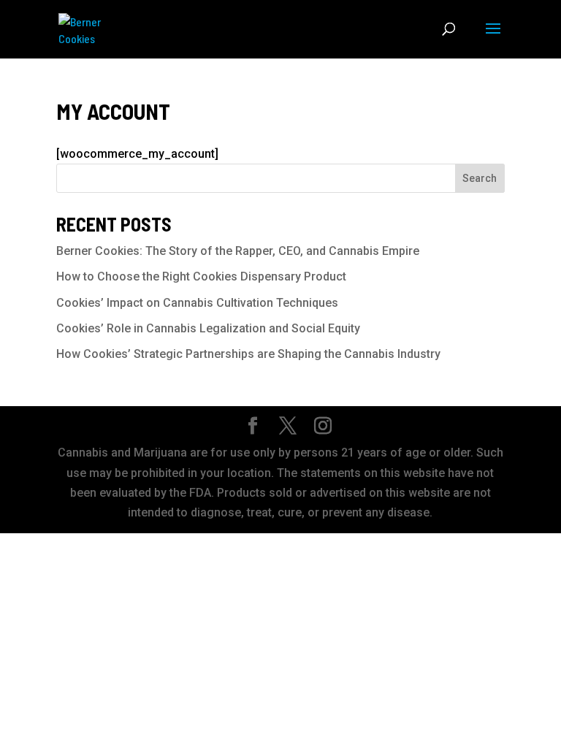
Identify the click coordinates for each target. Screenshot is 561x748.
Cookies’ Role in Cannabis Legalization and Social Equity (208, 328)
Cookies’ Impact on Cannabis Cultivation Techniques (197, 303)
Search (479, 178)
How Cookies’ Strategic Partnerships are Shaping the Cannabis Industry (248, 354)
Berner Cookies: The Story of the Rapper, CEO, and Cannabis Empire (237, 251)
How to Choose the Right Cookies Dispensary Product (201, 276)
